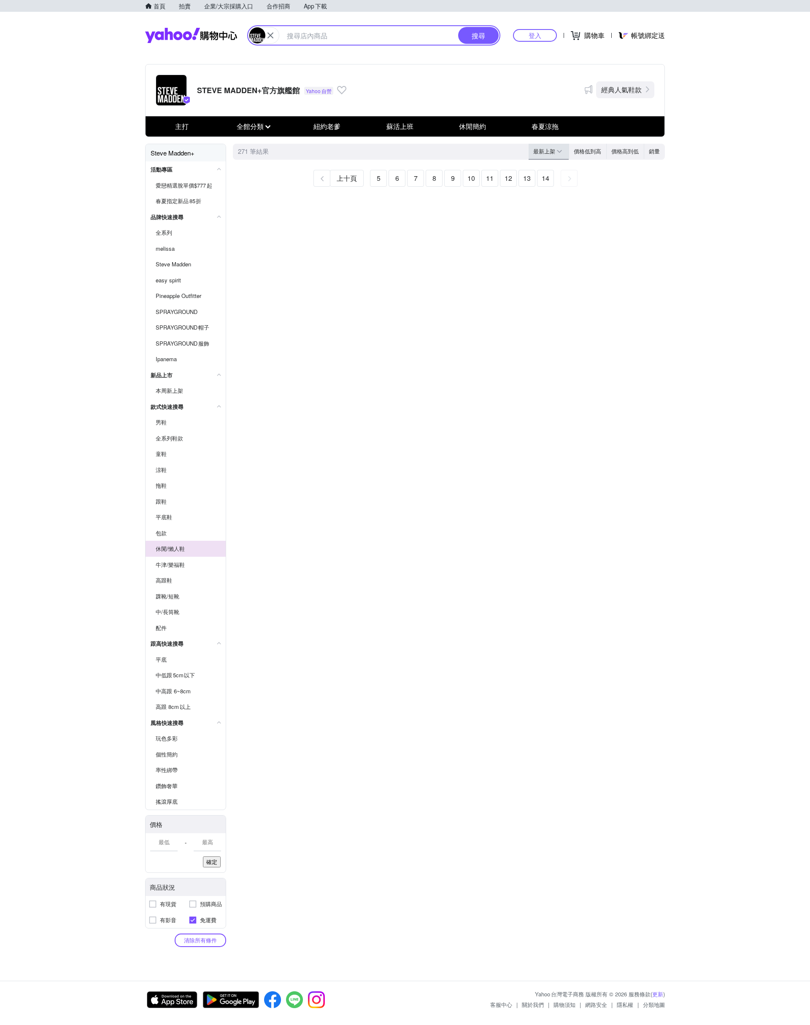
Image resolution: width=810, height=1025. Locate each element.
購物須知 (564, 1005)
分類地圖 (654, 1005)
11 (490, 178)
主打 (182, 126)
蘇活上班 (399, 126)
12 (508, 178)
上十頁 (347, 178)
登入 (535, 35)
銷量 (654, 151)
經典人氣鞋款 (621, 89)
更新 (657, 994)
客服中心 (501, 1005)
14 (545, 178)
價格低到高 (587, 151)
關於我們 (533, 1005)
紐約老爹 (326, 126)
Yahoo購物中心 (191, 35)
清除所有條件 (200, 940)
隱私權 (625, 1005)
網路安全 (596, 1005)
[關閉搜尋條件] (270, 35)
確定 (211, 862)
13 (527, 178)
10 (471, 178)
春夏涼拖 (545, 126)
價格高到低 (625, 151)
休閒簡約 (472, 126)
